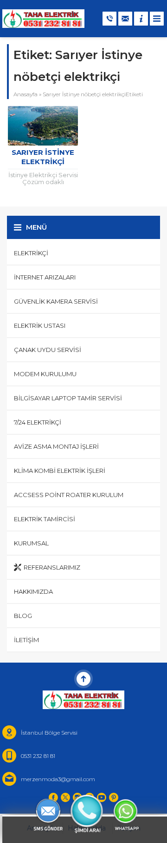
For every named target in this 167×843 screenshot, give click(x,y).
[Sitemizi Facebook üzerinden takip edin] (53, 797)
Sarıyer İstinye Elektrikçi (43, 157)
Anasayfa (25, 94)
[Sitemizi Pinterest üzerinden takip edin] (113, 797)
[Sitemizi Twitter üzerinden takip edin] (65, 797)
